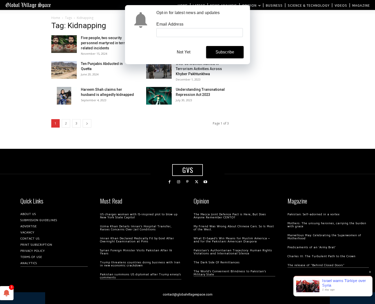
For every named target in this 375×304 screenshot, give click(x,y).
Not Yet (183, 52)
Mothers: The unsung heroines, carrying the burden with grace (327, 225)
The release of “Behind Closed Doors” (316, 265)
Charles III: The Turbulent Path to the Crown (322, 256)
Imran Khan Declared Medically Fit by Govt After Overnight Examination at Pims (137, 240)
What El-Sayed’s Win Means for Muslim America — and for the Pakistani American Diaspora (232, 240)
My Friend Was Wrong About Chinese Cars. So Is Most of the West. (234, 228)
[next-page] (87, 123)
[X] (196, 182)
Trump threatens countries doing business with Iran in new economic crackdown (140, 264)
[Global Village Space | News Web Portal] (28, 5)
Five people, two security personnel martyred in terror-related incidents (105, 43)
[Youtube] (205, 182)
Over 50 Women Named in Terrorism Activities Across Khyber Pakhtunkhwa (199, 69)
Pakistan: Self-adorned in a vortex (314, 214)
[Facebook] (169, 182)
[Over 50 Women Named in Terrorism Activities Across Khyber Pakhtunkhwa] (159, 70)
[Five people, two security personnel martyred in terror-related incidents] (64, 44)
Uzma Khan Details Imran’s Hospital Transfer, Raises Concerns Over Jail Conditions (135, 228)
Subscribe (225, 52)
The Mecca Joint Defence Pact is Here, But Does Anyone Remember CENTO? (230, 216)
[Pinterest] (187, 182)
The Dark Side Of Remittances (217, 262)
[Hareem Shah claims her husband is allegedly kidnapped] (64, 96)
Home (55, 18)
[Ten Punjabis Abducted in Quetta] (64, 70)
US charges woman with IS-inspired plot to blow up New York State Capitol (139, 216)
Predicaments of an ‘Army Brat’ (312, 247)
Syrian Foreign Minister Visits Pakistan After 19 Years (136, 252)
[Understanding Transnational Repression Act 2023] (159, 96)
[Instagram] (178, 182)
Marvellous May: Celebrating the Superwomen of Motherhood (324, 237)
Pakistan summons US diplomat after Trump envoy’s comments (140, 276)
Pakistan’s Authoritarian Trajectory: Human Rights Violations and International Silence (233, 252)
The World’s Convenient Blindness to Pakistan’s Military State (230, 273)
